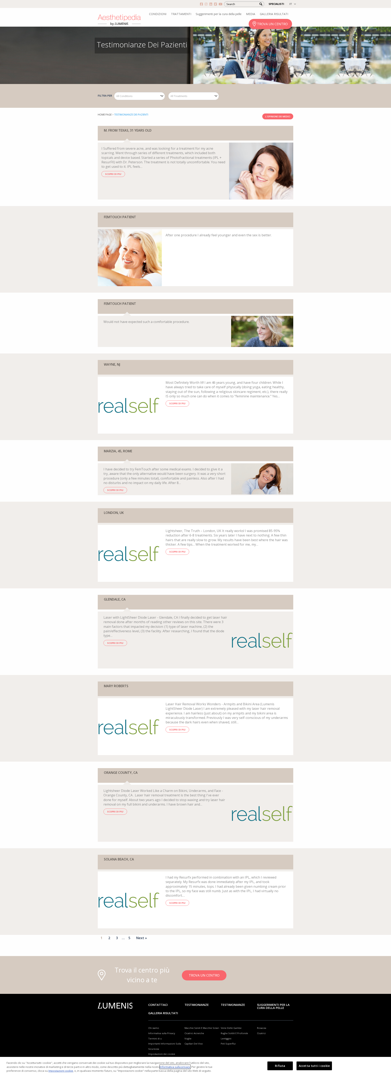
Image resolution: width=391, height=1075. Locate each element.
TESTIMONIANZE (233, 1005)
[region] (195, 1066)
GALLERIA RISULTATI (274, 14)
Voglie (188, 1038)
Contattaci (158, 1005)
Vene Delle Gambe (231, 1027)
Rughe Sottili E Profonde (234, 1033)
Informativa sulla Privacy (161, 1033)
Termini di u (155, 1038)
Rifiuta (280, 1065)
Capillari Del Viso (194, 1043)
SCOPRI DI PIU (113, 174)
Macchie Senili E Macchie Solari (202, 1027)
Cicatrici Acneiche (194, 1033)
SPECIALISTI (276, 4)
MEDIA (250, 14)
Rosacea (261, 1027)
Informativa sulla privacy (175, 1067)
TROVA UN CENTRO (272, 24)
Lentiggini (226, 1038)
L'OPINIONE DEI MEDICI (277, 116)
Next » (141, 938)
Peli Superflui (228, 1043)
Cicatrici (261, 1033)
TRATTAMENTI (181, 14)
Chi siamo (153, 1027)
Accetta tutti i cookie (314, 1065)
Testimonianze (197, 1005)
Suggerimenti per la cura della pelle (219, 14)
